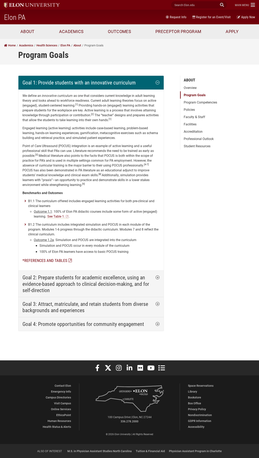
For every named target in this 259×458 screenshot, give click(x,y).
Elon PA (14, 17)
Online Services (61, 409)
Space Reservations (200, 386)
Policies (189, 109)
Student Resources (197, 146)
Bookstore (194, 397)
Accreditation (193, 131)
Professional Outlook (199, 139)
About (189, 79)
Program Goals (195, 95)
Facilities (190, 124)
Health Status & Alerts (57, 427)
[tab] (91, 83)
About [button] (27, 31)
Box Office (194, 403)
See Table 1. (56, 216)
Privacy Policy (197, 409)
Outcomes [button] (119, 31)
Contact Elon (63, 386)
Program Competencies (200, 102)
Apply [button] (232, 31)
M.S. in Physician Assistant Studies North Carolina (99, 451)
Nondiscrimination (200, 415)
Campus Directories (58, 397)
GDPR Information (199, 421)
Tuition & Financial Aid (150, 451)
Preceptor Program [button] (178, 31)
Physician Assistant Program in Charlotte (195, 451)
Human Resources (59, 421)
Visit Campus (62, 403)
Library (192, 391)
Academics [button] (71, 31)
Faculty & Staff (194, 117)
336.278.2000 (129, 421)
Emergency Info (61, 391)
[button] (245, 4)
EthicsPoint (63, 415)
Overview (190, 87)
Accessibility (196, 427)
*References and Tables (44, 260)
